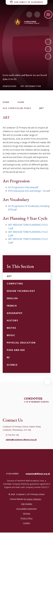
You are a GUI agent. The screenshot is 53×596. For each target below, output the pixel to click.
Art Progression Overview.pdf (23, 187)
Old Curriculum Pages (17, 108)
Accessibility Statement (26, 508)
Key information (31, 86)
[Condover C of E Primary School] (18, 22)
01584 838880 (12, 473)
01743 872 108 (12, 435)
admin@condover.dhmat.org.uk (21, 439)
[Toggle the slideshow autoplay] (48, 56)
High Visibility (26, 504)
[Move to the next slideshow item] (48, 42)
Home (6, 102)
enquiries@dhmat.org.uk (38, 473)
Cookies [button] (26, 523)
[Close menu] (48, 14)
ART (41, 108)
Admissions (9, 86)
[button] (47, 382)
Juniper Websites (34, 499)
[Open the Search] (37, 14)
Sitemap (26, 513)
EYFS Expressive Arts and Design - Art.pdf (29, 190)
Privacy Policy (26, 518)
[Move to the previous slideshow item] (48, 49)
